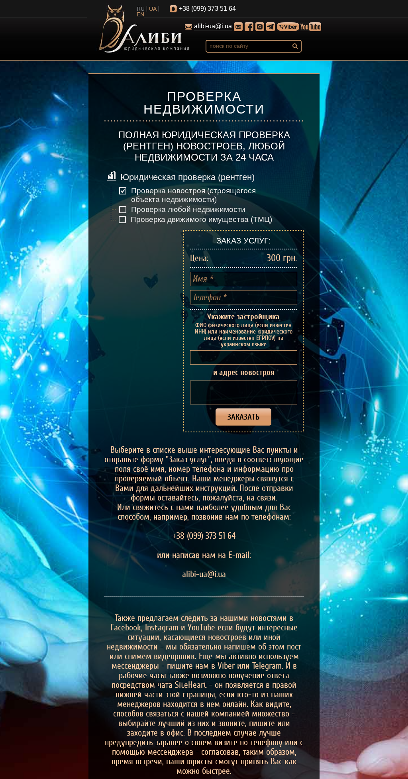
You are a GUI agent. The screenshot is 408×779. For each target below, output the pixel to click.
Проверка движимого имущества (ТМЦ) (201, 219)
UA (153, 9)
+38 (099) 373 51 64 (207, 8)
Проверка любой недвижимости (188, 209)
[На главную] (144, 29)
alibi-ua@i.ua (213, 26)
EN (140, 14)
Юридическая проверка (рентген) (187, 177)
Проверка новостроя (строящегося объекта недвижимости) (193, 195)
